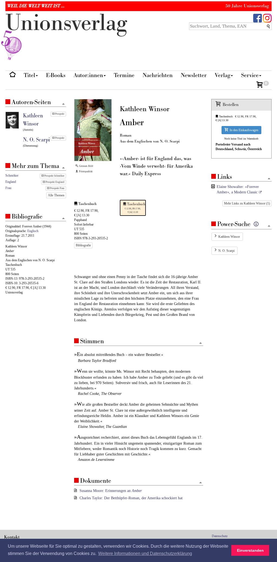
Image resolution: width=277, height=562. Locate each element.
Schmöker (11, 175)
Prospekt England (54, 182)
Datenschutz (219, 536)
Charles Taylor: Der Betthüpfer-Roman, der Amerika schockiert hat (131, 498)
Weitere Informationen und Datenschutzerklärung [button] (145, 553)
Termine (124, 75)
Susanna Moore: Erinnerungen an (111, 491)
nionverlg (66, 23)
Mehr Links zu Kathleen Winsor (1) (247, 203)
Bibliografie (83, 245)
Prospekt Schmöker (54, 175)
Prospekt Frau (57, 188)
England (10, 182)
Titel (29, 75)
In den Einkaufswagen (243, 130)
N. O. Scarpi (226, 251)
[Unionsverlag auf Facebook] (257, 18)
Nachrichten (158, 75)
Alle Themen (56, 195)
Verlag (222, 75)
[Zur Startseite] (12, 75)
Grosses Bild (85, 165)
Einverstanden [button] (250, 550)
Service (250, 75)
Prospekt (59, 114)
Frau (8, 188)
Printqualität (85, 171)
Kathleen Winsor (229, 237)
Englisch (32, 231)
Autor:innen (88, 75)
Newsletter (194, 75)
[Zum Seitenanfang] (200, 343)
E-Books (55, 75)
